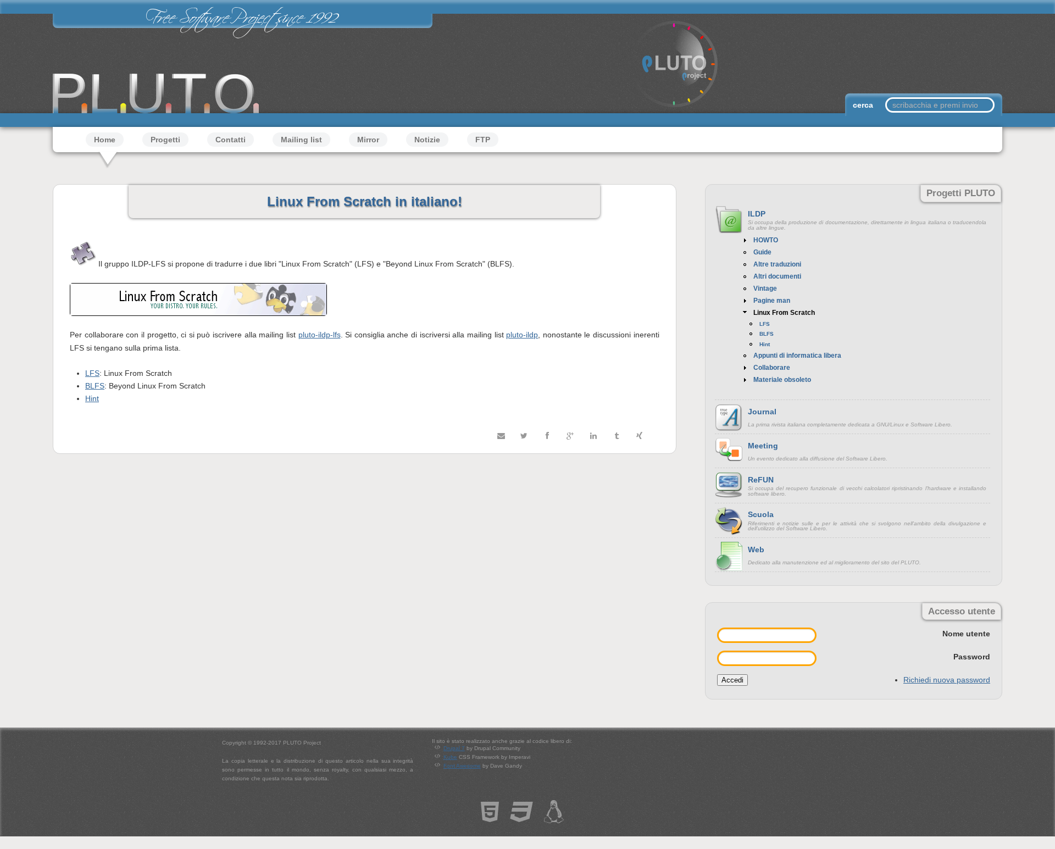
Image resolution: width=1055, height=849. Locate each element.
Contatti (230, 139)
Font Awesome (462, 766)
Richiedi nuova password (946, 679)
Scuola (761, 514)
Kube (450, 757)
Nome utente (966, 633)
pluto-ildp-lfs (319, 334)
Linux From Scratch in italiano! (364, 201)
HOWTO (765, 240)
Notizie (427, 139)
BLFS (94, 385)
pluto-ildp (522, 334)
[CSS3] (521, 817)
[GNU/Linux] (554, 817)
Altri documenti (777, 276)
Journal (762, 411)
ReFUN (761, 479)
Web (756, 549)
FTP (482, 139)
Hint (92, 398)
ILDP (756, 213)
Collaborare (771, 367)
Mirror (368, 139)
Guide (762, 252)
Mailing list (301, 139)
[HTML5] (490, 817)
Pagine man (771, 300)
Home (104, 139)
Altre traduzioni (777, 264)
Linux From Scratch (784, 313)
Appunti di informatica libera (797, 355)
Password (971, 656)
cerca (864, 105)
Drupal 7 (454, 748)
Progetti (165, 139)
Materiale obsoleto (782, 380)
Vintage (765, 288)
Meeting (763, 445)
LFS (92, 373)
